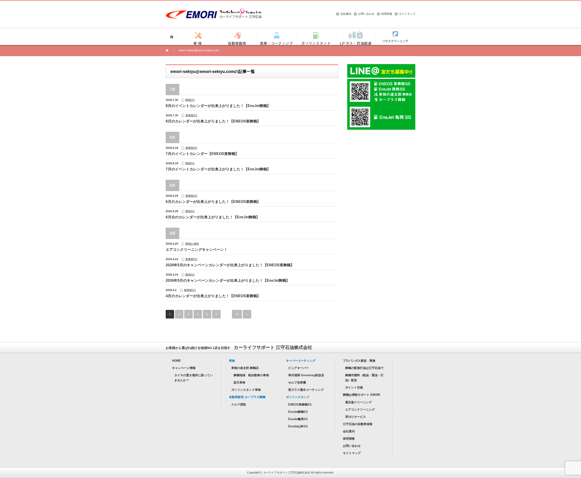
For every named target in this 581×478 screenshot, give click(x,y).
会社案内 (345, 13)
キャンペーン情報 (184, 368)
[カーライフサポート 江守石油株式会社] (213, 10)
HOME (176, 360)
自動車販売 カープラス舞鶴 (247, 397)
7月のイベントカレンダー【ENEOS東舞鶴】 (202, 154)
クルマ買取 (238, 404)
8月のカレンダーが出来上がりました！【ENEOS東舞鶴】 (213, 121)
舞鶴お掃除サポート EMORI (361, 394)
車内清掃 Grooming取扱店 (306, 375)
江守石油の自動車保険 (357, 424)
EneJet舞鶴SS (298, 411)
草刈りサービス (355, 416)
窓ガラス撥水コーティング (306, 389)
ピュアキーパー (298, 368)
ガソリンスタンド (298, 397)
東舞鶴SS (191, 115)
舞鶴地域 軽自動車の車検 (251, 375)
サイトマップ (407, 13)
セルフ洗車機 (297, 382)
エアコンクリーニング (360, 409)
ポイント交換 (354, 387)
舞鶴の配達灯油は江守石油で (364, 368)
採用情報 (386, 13)
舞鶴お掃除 (192, 243)
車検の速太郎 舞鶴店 (245, 368)
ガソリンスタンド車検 (246, 389)
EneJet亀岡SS (298, 419)
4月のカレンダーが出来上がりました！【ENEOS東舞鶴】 (213, 296)
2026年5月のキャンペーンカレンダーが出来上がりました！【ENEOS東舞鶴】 (230, 265)
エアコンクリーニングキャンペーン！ (196, 249)
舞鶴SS (189, 100)
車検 (232, 360)
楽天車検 (239, 382)
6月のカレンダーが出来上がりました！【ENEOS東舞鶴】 (213, 202)
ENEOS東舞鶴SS (300, 404)
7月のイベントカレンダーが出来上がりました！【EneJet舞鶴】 (218, 169)
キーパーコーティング (300, 360)
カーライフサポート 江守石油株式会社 (286, 472)
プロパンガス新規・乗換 (359, 360)
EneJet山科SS (298, 426)
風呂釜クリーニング (358, 402)
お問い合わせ (366, 13)
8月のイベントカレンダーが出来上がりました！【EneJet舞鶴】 (218, 106)
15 (237, 314)
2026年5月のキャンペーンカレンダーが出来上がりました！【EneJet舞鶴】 (228, 280)
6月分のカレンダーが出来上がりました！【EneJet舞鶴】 (213, 217)
